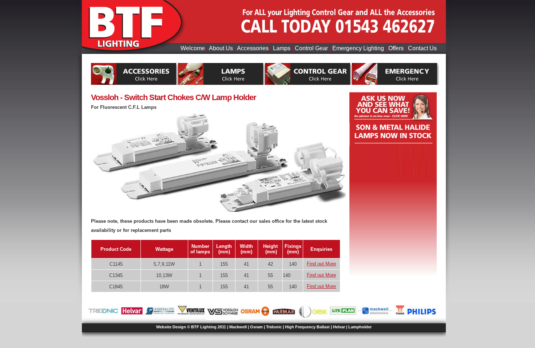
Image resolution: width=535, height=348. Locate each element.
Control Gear (311, 48)
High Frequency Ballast (307, 327)
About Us (221, 48)
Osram (256, 327)
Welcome (193, 48)
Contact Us (422, 48)
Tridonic (274, 327)
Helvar (339, 327)
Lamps (281, 48)
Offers (396, 48)
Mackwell (238, 327)
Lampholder (360, 327)
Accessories (253, 48)
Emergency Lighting (358, 48)
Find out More (321, 263)
